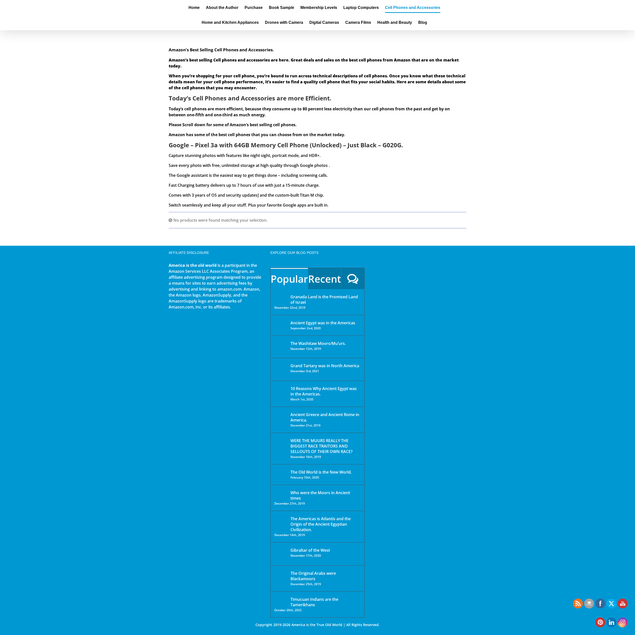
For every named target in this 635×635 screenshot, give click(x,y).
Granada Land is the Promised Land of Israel (324, 299)
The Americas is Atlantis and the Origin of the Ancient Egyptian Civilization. (320, 524)
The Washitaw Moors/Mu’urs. (318, 343)
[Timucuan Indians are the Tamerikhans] (280, 601)
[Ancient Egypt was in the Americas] (280, 323)
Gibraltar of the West (310, 550)
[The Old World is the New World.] (280, 474)
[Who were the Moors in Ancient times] (280, 493)
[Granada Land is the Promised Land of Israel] (280, 297)
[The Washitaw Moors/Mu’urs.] (280, 347)
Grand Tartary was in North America (324, 365)
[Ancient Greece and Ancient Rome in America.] (280, 418)
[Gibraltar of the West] (280, 553)
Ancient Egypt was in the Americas (322, 323)
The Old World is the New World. (321, 472)
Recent (324, 279)
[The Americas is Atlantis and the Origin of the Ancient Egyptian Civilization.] (280, 522)
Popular (289, 279)
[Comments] (352, 278)
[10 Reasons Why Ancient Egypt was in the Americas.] (280, 393)
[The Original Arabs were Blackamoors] (280, 578)
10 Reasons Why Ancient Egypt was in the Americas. (323, 391)
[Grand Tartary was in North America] (280, 369)
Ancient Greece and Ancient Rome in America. (324, 417)
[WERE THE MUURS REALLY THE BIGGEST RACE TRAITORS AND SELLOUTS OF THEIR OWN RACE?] (280, 447)
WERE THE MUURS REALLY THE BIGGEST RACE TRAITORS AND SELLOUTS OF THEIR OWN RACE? (321, 446)
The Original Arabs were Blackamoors (313, 576)
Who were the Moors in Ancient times (320, 495)
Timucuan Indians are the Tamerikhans (314, 602)
